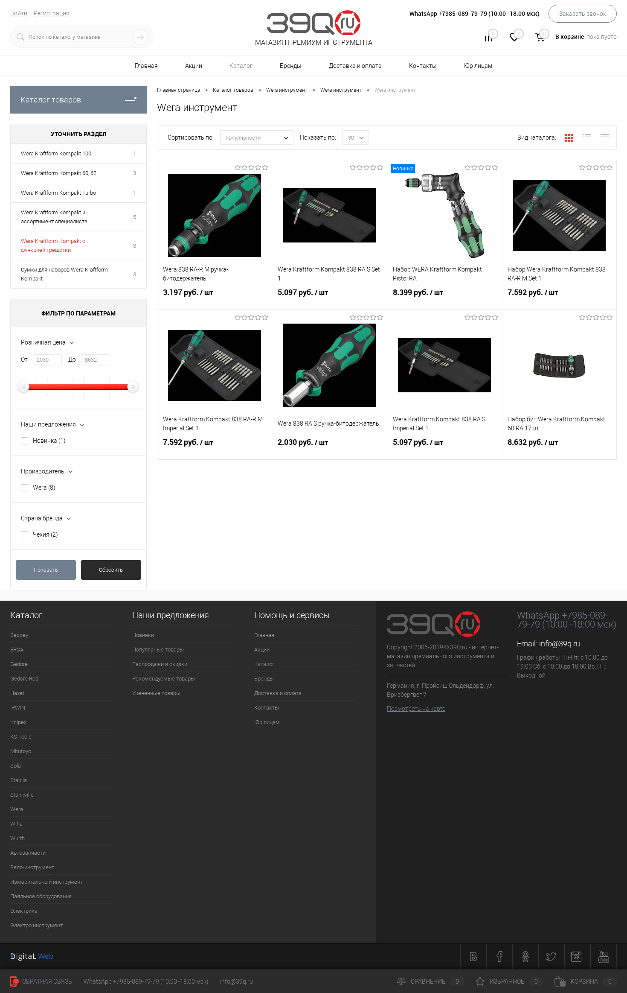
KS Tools (21, 736)
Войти (18, 13)
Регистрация (52, 13)
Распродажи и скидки (159, 664)
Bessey (19, 635)
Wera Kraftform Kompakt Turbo (58, 193)
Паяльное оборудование (41, 896)
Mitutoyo (20, 751)
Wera (44, 487)
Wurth (17, 838)
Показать (46, 570)
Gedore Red (24, 678)
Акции (193, 65)
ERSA (16, 649)
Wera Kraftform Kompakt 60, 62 (58, 173)
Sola (15, 765)
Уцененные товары (156, 693)
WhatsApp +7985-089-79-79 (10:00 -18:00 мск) (146, 981)
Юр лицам (478, 65)
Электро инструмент (36, 925)
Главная (146, 65)
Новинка (49, 440)
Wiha (16, 824)
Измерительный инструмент (46, 882)
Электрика (24, 911)
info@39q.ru (559, 643)
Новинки (143, 635)
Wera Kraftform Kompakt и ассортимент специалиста (54, 217)
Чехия (45, 534)
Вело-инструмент (32, 867)
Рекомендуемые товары (163, 678)
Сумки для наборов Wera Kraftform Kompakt (64, 274)
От (24, 359)
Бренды (291, 65)
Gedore (19, 664)
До (72, 359)
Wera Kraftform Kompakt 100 (56, 153)
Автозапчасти (28, 853)
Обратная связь (46, 981)
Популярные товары (158, 649)
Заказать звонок (582, 13)
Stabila (18, 780)
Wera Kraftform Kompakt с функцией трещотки (53, 245)
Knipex (18, 722)
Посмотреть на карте (416, 708)
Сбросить (111, 570)
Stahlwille (22, 794)
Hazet (17, 693)
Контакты (423, 65)
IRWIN (17, 707)
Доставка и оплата (355, 65)
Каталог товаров (50, 99)
